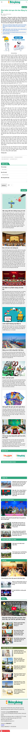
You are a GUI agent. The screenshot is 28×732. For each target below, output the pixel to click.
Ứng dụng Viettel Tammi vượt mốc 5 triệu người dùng (20, 675)
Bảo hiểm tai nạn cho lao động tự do (14, 11)
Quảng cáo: (6, 723)
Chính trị (4, 478)
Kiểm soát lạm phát (8, 378)
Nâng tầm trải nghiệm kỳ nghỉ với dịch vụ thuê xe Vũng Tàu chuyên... (20, 667)
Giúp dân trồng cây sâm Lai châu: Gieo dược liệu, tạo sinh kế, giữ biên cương (14, 618)
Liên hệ (2, 725)
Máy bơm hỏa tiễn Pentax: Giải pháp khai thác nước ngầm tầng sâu (19, 660)
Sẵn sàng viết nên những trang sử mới (13, 211)
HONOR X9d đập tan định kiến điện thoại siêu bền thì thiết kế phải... (20, 652)
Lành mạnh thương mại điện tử (11, 323)
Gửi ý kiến (24, 190)
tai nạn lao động (18, 157)
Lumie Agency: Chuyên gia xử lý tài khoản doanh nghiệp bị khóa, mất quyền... (19, 691)
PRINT (25, 7)
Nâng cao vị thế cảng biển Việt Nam (13, 350)
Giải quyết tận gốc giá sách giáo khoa (13, 407)
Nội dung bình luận (5, 177)
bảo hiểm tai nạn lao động (7, 157)
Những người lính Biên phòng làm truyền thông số (19, 624)
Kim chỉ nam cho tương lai (10, 248)
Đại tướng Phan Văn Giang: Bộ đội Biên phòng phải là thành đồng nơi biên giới (19, 632)
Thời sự (4, 560)
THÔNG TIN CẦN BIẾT (7, 648)
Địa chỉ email (4, 172)
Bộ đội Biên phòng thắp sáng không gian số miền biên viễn (20, 640)
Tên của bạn (3, 167)
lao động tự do (13, 159)
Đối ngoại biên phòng (8, 500)
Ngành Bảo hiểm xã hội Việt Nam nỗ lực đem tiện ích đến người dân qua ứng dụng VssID (15, 30)
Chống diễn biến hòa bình (9, 539)
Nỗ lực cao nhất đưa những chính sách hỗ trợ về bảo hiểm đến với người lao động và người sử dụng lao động (14, 26)
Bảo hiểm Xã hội (5, 159)
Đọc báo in (5, 450)
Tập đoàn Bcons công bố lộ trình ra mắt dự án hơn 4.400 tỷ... (19, 683)
